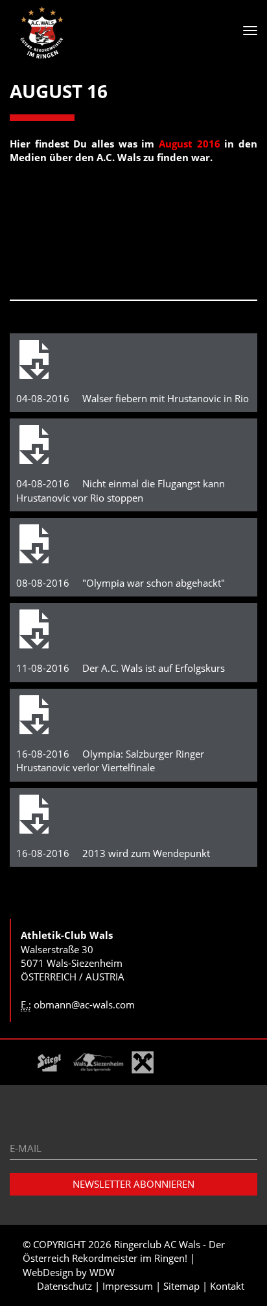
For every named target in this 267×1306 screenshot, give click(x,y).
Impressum (127, 1285)
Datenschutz (64, 1285)
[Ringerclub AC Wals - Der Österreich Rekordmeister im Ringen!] (42, 32)
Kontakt (227, 1285)
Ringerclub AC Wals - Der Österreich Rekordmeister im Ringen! (124, 1251)
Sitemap (181, 1285)
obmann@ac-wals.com (84, 1004)
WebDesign (48, 1272)
